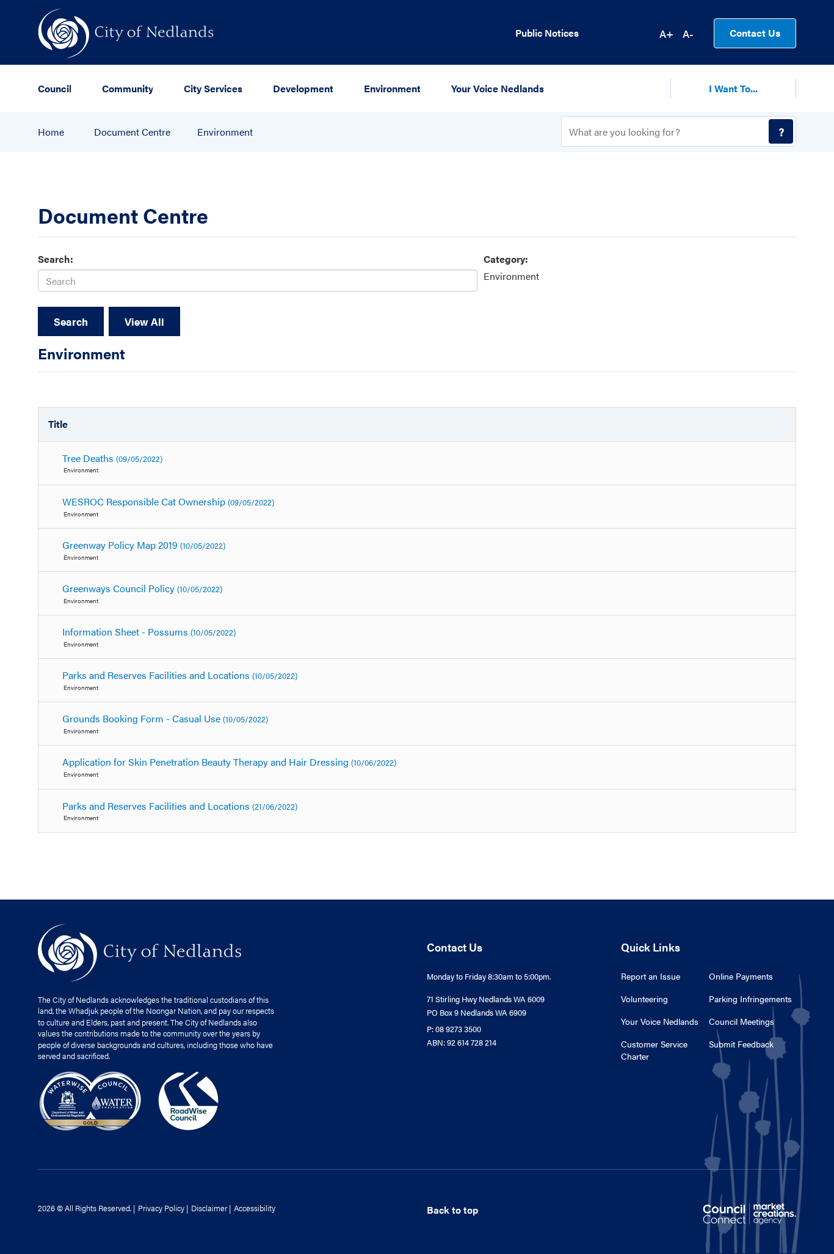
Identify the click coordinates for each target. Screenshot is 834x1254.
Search (71, 321)
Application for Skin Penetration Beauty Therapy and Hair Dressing (229, 762)
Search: (55, 259)
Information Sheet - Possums (149, 632)
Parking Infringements (750, 998)
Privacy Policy (161, 1208)
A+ (666, 33)
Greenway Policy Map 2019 (143, 545)
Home (51, 132)
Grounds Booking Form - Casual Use (165, 718)
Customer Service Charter (654, 1050)
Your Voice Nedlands (659, 1021)
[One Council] (129, 1100)
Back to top (452, 1210)
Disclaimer (209, 1208)
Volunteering (644, 998)
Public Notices (547, 33)
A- (688, 33)
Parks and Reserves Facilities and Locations (179, 675)
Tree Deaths (112, 458)
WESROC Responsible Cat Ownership (168, 501)
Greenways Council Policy (142, 588)
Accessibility (254, 1208)
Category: (506, 259)
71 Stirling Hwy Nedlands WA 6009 (486, 999)
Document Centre (132, 132)
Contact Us (755, 33)
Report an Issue (650, 976)
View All (144, 321)
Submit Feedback (741, 1044)
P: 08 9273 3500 (454, 1029)
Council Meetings (741, 1021)
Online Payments (741, 976)
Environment (225, 132)
